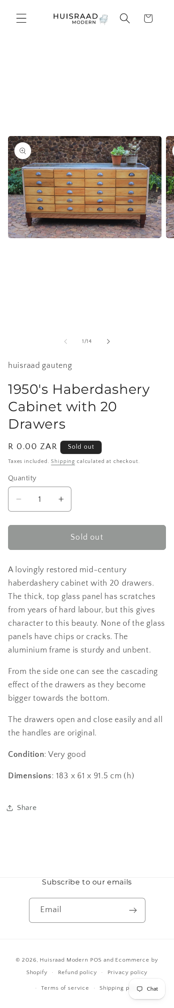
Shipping (63, 461)
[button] (21, 18)
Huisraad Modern (64, 960)
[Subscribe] (133, 910)
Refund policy (77, 972)
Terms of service (65, 988)
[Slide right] (108, 341)
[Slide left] (65, 341)
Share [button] (27, 808)
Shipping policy (121, 988)
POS (96, 960)
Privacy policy (128, 972)
